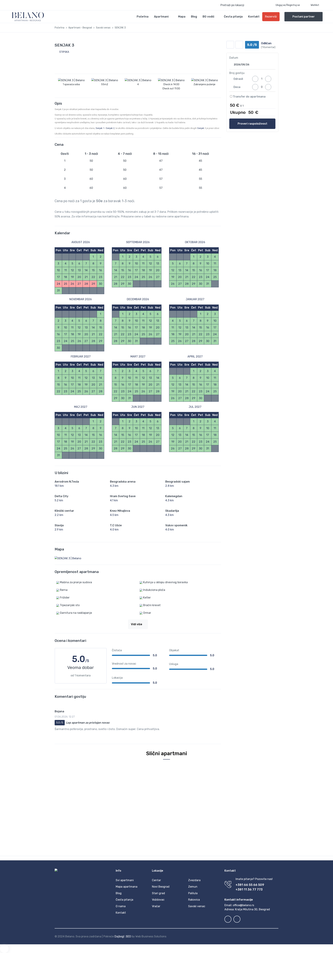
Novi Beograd (160, 886)
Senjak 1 (100, 128)
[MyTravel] (27, 16)
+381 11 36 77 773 (249, 889)
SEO (128, 936)
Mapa (181, 16)
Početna (142, 16)
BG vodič (208, 16)
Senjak (200, 128)
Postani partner (303, 16)
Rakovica (194, 899)
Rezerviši (271, 16)
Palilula (193, 893)
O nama (121, 906)
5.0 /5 (59, 722)
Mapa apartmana (126, 886)
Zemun (192, 886)
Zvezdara (194, 880)
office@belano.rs (243, 905)
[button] (240, 5)
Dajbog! (119, 936)
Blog (194, 16)
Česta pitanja (233, 16)
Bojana (59, 711)
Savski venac (103, 27)
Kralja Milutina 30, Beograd (252, 909)
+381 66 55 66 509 (250, 885)
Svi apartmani (125, 880)
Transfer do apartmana (249, 96)
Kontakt (253, 16)
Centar (156, 880)
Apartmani (161, 16)
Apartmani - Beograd (80, 27)
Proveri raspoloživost (252, 123)
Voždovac (158, 899)
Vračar (156, 906)
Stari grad (158, 893)
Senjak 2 (110, 128)
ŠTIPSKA (64, 51)
